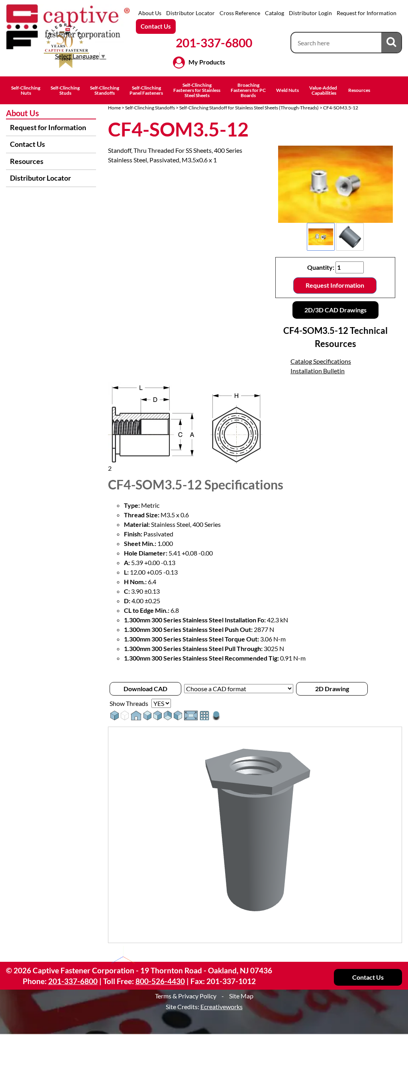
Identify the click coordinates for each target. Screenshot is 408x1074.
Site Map (241, 996)
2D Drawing (332, 688)
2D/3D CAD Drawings (335, 310)
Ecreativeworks (221, 1006)
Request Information (335, 285)
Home (114, 108)
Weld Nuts (287, 90)
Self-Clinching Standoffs (150, 108)
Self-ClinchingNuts (25, 90)
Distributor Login (310, 13)
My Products (206, 62)
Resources (359, 90)
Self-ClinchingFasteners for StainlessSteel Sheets (196, 90)
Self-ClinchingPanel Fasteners (146, 90)
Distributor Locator (190, 13)
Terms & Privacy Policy (185, 996)
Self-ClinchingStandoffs (104, 90)
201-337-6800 (214, 42)
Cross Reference (240, 13)
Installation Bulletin (317, 370)
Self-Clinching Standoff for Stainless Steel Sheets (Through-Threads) (249, 108)
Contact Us (156, 26)
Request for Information (366, 13)
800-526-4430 (160, 981)
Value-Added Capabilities (323, 90)
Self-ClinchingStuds (65, 90)
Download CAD (145, 688)
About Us (149, 13)
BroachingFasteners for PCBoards (248, 90)
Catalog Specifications (320, 361)
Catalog (274, 13)
